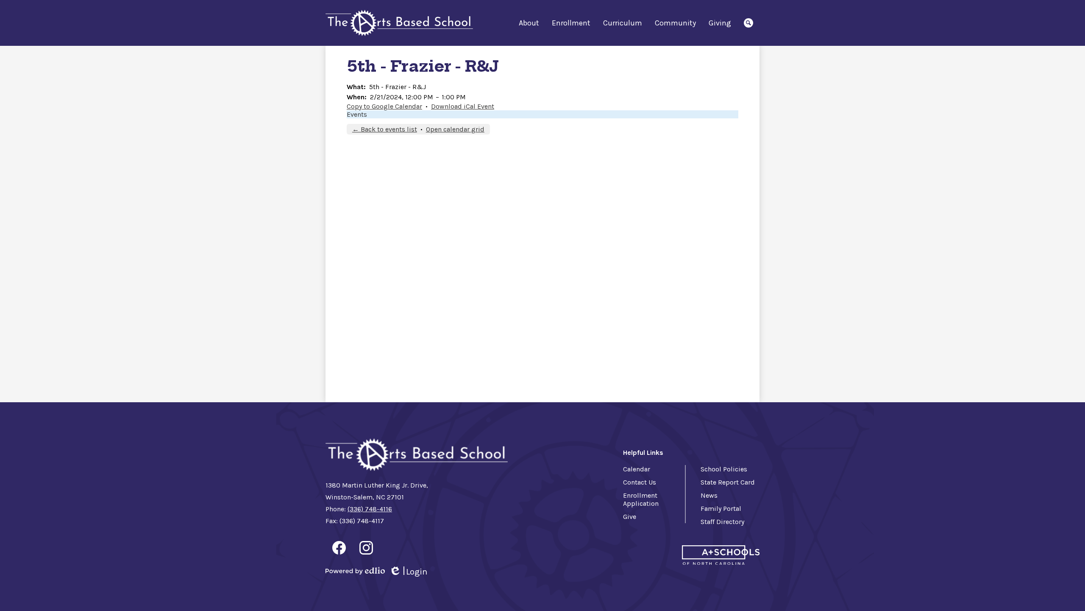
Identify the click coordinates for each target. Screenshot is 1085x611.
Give (629, 517)
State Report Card (728, 482)
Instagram (366, 548)
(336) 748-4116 (370, 509)
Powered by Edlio (355, 570)
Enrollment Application (641, 499)
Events (357, 114)
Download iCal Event (462, 106)
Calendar (636, 469)
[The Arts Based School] (399, 23)
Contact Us (639, 482)
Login (408, 572)
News (709, 495)
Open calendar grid (455, 129)
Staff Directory (722, 522)
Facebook (339, 548)
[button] (528, 23)
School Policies (724, 469)
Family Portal (721, 508)
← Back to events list (384, 129)
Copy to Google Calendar (384, 106)
